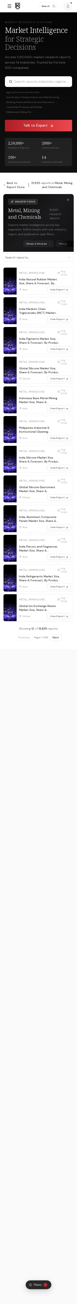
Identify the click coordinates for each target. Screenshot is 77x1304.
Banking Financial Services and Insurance (31, 102)
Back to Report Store (16, 185)
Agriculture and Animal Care (24, 92)
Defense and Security (20, 112)
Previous (24, 637)
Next (56, 637)
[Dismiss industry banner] (68, 199)
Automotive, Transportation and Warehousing (34, 97)
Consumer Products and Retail (25, 107)
